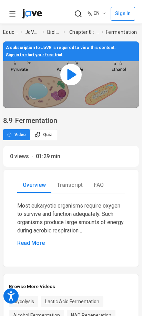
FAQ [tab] (99, 185)
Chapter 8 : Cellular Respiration (84, 32)
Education (10, 32)
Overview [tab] (34, 185)
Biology (54, 32)
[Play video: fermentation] (71, 74)
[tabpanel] (71, 224)
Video (20, 134)
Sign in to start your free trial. (34, 54)
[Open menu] (12, 13)
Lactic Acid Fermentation (72, 301)
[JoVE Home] (32, 14)
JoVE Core (32, 32)
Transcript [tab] (70, 185)
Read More (31, 243)
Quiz (47, 134)
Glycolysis (23, 301)
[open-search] (78, 14)
